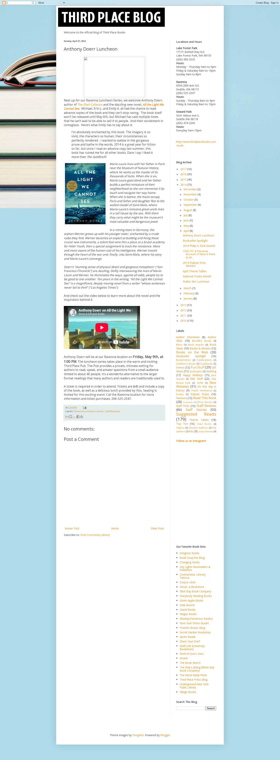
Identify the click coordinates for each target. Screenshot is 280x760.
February (189, 293)
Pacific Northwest (201, 390)
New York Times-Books (194, 623)
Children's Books (186, 363)
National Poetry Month (197, 276)
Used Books (204, 424)
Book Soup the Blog (192, 557)
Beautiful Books (201, 340)
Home (115, 528)
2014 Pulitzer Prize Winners (194, 264)
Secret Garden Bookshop (195, 632)
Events (180, 367)
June (187, 220)
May (187, 225)
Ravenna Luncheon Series (89, 411)
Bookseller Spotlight (195, 240)
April (187, 231)
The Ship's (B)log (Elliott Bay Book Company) (197, 668)
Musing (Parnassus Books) (196, 618)
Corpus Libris (188, 582)
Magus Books (188, 614)
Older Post (157, 528)
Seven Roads (188, 637)
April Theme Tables (195, 271)
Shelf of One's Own (191, 654)
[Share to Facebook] (78, 416)
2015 (183, 179)
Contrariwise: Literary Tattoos (193, 576)
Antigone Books (189, 553)
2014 (183, 184)
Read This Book (204, 398)
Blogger (165, 735)
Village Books (188, 692)
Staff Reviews (112, 411)
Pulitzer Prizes (199, 394)
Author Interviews (188, 337)
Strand (184, 658)
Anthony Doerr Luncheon (198, 235)
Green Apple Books (191, 600)
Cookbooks (206, 363)
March (188, 288)
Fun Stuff (197, 367)
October (189, 199)
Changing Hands (190, 562)
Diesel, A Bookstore (192, 587)
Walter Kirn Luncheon (196, 281)
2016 (183, 174)
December (190, 189)
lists (191, 431)
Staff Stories (196, 409)
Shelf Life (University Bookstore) (192, 647)
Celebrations (204, 360)
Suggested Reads (196, 414)
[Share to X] (74, 416)
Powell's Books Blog (192, 628)
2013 (183, 305)
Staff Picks (182, 406)
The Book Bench (190, 662)
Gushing (211, 371)
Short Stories (205, 402)
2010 (183, 320)
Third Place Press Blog (193, 679)
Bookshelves (183, 360)
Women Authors (198, 427)
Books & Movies (200, 348)
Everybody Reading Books (196, 596)
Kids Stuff (196, 378)
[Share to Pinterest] (81, 416)
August (188, 210)
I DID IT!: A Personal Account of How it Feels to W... (199, 254)
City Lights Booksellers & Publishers (195, 568)
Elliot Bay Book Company (195, 591)
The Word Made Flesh (193, 675)
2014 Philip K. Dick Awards (199, 246)
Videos (180, 427)
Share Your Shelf (190, 641)
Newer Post (72, 528)
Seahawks (188, 402)
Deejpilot (138, 735)
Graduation (196, 371)
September (191, 204)
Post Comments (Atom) (95, 535)
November (191, 194)
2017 (183, 169)
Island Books (188, 609)
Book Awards (196, 344)
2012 (183, 310)
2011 (183, 315)
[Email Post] (84, 407)
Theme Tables (199, 420)
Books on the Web (192, 352)
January (189, 298)
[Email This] (67, 416)
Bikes (179, 344)
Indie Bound (187, 605)
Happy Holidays (193, 375)
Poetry (180, 394)
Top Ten (182, 424)
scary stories (205, 431)
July (186, 215)
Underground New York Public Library (194, 685)
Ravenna (181, 398)
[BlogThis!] (71, 416)
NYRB (200, 382)
